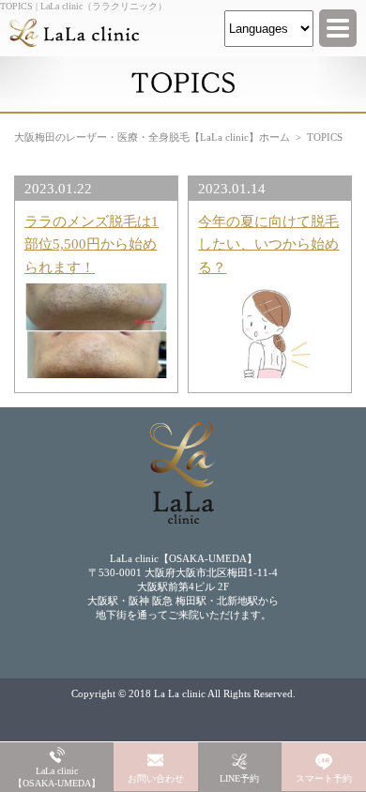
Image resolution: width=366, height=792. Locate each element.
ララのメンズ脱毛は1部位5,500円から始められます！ (91, 244)
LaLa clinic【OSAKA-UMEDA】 (56, 777)
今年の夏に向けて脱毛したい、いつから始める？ (268, 244)
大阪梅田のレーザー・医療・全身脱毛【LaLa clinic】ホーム (152, 137)
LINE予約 (239, 778)
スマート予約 (324, 778)
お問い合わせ (156, 778)
